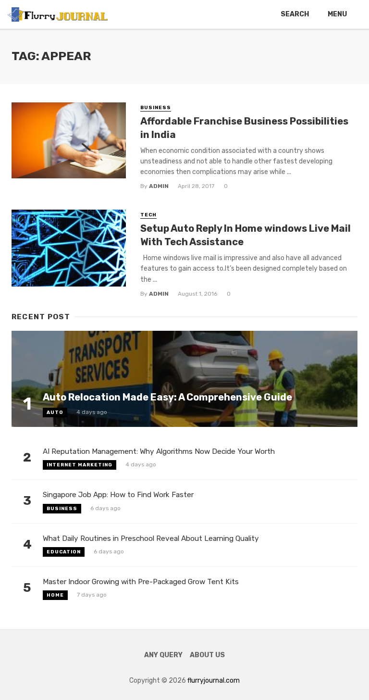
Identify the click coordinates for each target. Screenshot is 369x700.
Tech (148, 215)
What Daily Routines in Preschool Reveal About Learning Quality (151, 538)
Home (55, 595)
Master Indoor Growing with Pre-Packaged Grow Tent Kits (141, 581)
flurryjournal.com (213, 680)
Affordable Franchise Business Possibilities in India (244, 127)
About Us (207, 655)
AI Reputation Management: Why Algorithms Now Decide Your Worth (159, 451)
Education (64, 552)
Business (155, 108)
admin (159, 186)
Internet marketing (79, 465)
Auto (55, 412)
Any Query (163, 655)
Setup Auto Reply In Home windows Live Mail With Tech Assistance (245, 235)
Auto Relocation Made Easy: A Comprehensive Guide (167, 397)
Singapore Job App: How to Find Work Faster (118, 494)
